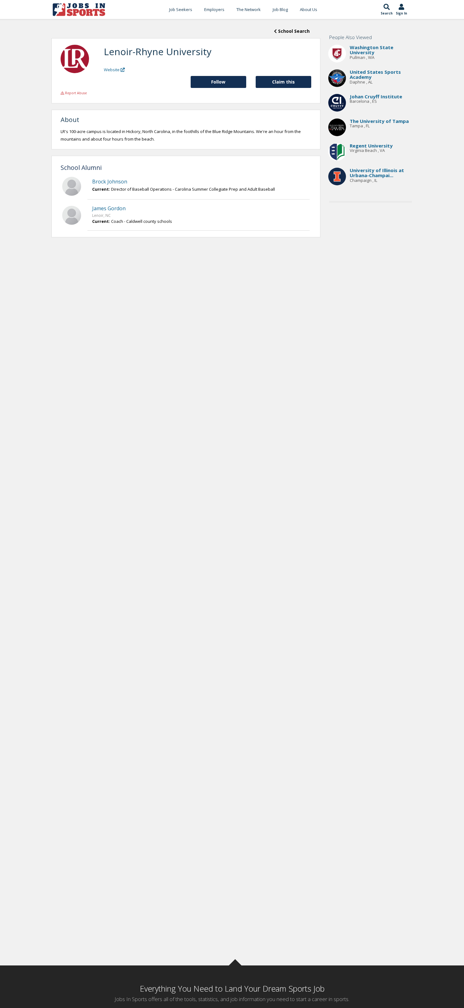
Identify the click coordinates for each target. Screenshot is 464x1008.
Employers (214, 9)
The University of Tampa (379, 121)
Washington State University (371, 50)
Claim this (283, 82)
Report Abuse (75, 93)
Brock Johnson (109, 181)
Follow (218, 82)
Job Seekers (180, 9)
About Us (308, 9)
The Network (248, 9)
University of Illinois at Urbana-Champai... (377, 173)
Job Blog (280, 9)
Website (112, 69)
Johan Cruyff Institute (376, 96)
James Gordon (109, 208)
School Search (293, 31)
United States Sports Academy (375, 74)
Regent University (371, 145)
